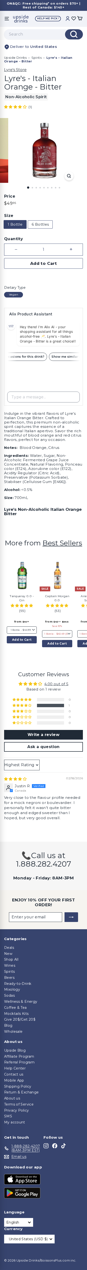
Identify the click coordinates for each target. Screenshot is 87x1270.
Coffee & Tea (15, 1007)
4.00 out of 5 (56, 684)
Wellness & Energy (20, 1001)
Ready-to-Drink (17, 983)
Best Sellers (62, 543)
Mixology (12, 989)
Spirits (36, 57)
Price (9, 196)
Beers (9, 977)
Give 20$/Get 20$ (20, 1019)
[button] (16, 106)
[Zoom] (69, 175)
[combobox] (43, 34)
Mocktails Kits (16, 1013)
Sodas (9, 995)
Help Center (15, 1068)
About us (12, 1098)
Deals (9, 947)
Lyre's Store (15, 69)
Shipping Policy (17, 1086)
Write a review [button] (43, 734)
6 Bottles (40, 224)
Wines (9, 965)
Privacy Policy (16, 1110)
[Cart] (80, 18)
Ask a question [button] (43, 746)
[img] (15, 779)
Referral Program (19, 1062)
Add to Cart (21, 639)
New (8, 953)
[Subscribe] (71, 917)
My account (14, 1122)
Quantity (13, 239)
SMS (8, 1116)
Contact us (13, 1074)
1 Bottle (15, 224)
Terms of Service (19, 1104)
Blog (8, 1025)
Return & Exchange (21, 1092)
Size (9, 215)
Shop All (11, 959)
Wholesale (13, 1031)
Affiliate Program (19, 1056)
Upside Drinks (15, 57)
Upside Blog (15, 1050)
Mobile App (14, 1080)
